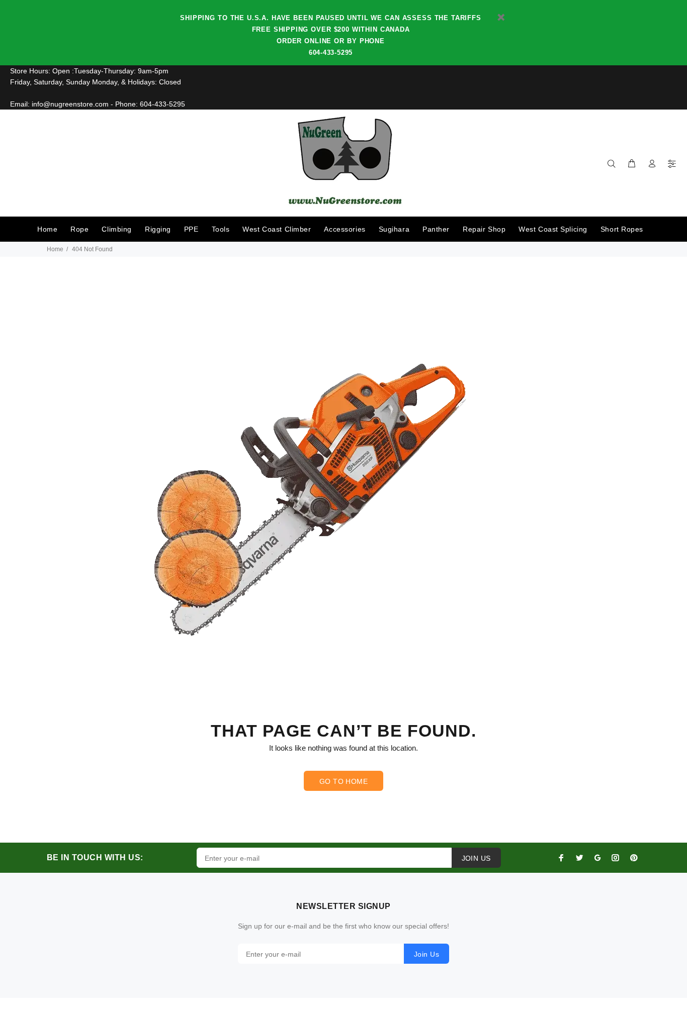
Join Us (426, 954)
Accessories (344, 229)
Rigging (158, 229)
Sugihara (394, 229)
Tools (221, 229)
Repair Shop (484, 229)
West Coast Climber (276, 229)
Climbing (116, 229)
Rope (79, 229)
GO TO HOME (343, 781)
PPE (191, 229)
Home (47, 229)
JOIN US (476, 858)
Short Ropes (621, 229)
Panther (436, 229)
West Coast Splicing (553, 229)
